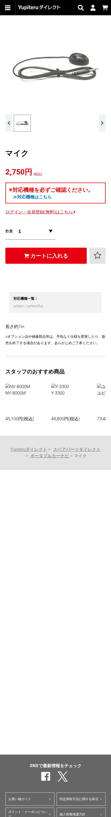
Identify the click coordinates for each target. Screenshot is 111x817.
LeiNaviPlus (35, 306)
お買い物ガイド (19, 799)
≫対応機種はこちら (32, 196)
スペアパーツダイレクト (76, 449)
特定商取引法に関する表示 (79, 799)
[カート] (105, 7)
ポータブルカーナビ (49, 455)
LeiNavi (19, 306)
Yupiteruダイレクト (29, 449)
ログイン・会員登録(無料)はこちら (39, 211)
